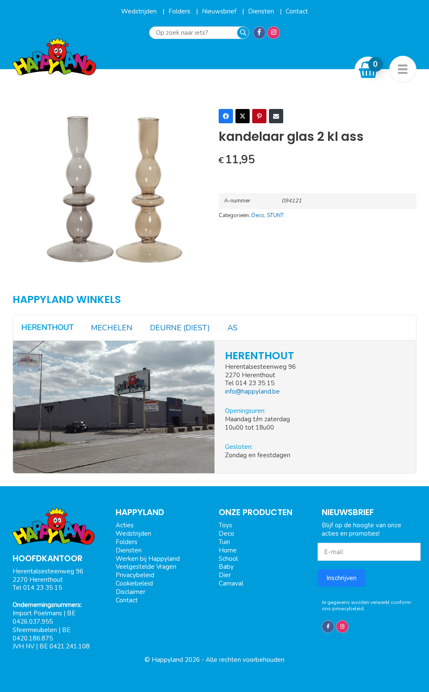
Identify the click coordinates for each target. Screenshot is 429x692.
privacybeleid (348, 608)
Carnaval (231, 583)
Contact (297, 11)
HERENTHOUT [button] (47, 327)
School (228, 559)
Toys (225, 525)
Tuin (224, 542)
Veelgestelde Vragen (146, 566)
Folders (180, 11)
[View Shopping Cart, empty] (368, 69)
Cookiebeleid (134, 583)
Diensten (262, 11)
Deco (257, 215)
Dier (225, 575)
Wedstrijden (139, 11)
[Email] (276, 116)
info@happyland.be (252, 391)
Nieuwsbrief (220, 11)
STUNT (275, 215)
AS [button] (232, 328)
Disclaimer (130, 592)
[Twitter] (242, 116)
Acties (125, 525)
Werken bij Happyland (148, 559)
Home (228, 550)
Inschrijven (341, 578)
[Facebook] (226, 116)
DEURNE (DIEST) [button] (180, 328)
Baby (226, 566)
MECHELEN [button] (111, 328)
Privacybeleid (135, 575)
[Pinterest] (259, 116)
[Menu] (402, 69)
